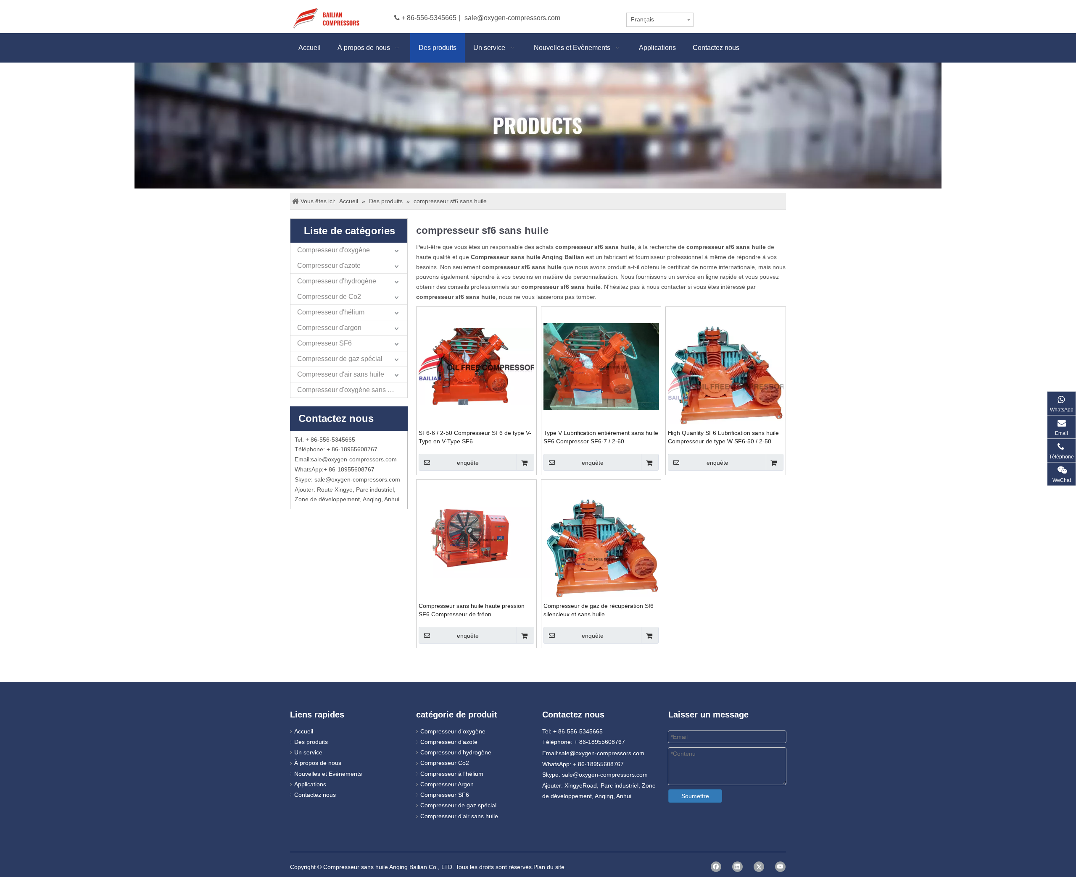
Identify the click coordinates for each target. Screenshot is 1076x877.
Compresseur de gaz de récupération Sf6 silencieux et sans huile (598, 610)
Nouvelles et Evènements (328, 773)
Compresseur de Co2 (329, 296)
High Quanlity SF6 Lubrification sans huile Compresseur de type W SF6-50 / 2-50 (723, 437)
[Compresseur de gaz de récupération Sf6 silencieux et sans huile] (601, 558)
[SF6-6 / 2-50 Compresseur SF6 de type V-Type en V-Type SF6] (476, 366)
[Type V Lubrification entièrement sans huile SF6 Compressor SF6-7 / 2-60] (601, 366)
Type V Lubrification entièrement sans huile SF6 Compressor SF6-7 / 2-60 (600, 437)
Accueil (303, 731)
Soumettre (695, 796)
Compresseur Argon (447, 784)
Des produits (311, 741)
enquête (468, 462)
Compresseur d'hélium (330, 312)
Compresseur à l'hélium (451, 773)
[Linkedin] (737, 866)
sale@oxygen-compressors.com (512, 17)
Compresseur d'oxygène (333, 250)
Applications (310, 784)
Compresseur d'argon (329, 327)
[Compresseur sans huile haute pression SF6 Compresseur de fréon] (476, 539)
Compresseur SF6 (324, 343)
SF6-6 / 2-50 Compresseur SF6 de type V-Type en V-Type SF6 (475, 437)
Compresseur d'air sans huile (340, 374)
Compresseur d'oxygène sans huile (349, 389)
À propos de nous (317, 762)
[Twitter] (759, 866)
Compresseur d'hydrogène (336, 281)
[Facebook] (716, 866)
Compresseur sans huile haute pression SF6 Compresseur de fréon (472, 610)
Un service (308, 752)
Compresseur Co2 (444, 762)
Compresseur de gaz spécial (339, 358)
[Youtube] (780, 866)
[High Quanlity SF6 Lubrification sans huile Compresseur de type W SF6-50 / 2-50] (725, 385)
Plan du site (548, 867)
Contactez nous (315, 794)
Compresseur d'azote (329, 265)
